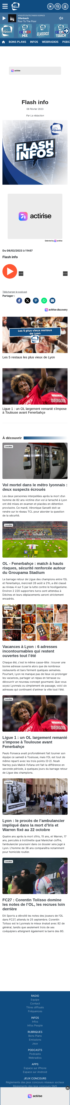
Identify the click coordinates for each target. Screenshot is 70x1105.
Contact (35, 1003)
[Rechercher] (57, 6)
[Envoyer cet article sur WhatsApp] (43, 302)
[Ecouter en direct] (50, 6)
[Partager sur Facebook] (18, 302)
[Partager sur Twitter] (26, 302)
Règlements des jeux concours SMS (35, 1086)
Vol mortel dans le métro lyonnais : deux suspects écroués (34, 487)
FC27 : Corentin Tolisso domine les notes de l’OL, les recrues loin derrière (33, 904)
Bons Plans (17, 42)
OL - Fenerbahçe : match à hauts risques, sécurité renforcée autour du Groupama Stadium (33, 568)
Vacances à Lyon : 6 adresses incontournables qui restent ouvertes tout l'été (29, 651)
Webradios (50, 42)
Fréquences (35, 1011)
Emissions (35, 1039)
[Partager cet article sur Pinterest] (35, 302)
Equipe (35, 999)
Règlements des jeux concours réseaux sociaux (35, 1082)
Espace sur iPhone (35, 1068)
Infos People (35, 1025)
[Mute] (61, 18)
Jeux (35, 1043)
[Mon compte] (65, 6)
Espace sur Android (35, 1072)
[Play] (5, 18)
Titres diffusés (35, 1007)
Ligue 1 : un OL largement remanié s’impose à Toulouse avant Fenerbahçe (34, 742)
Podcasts (35, 1053)
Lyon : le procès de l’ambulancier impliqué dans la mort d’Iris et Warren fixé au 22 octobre (33, 825)
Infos (34, 42)
